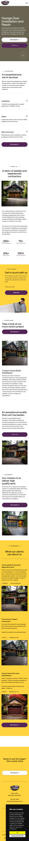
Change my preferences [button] (17, 835)
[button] (2, 406)
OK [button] (17, 832)
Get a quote (14, 39)
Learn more (15, 434)
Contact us (14, 45)
